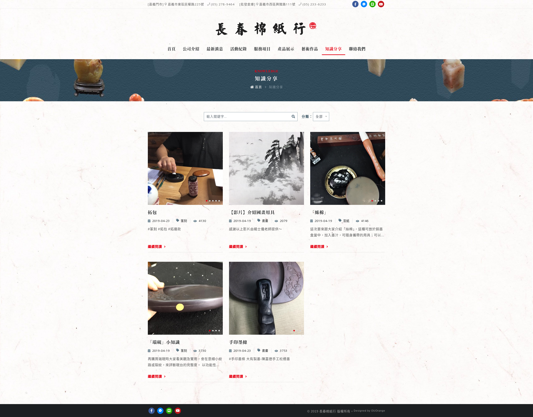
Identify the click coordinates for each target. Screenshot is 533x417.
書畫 (265, 221)
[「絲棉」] (347, 168)
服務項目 (262, 49)
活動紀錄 (238, 49)
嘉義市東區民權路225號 (186, 4)
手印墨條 (238, 342)
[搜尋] (293, 116)
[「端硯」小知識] (185, 298)
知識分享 (333, 49)
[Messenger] (364, 4)
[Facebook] (355, 4)
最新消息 (215, 49)
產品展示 (286, 49)
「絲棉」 (319, 212)
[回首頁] (266, 29)
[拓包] (185, 168)
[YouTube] (381, 4)
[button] (206, 200)
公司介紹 (191, 49)
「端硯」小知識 (164, 342)
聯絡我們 (357, 49)
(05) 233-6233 (314, 4)
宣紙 (346, 221)
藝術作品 (309, 49)
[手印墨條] (266, 298)
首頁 (171, 49)
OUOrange (378, 410)
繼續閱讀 (155, 246)
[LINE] (372, 4)
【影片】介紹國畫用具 (252, 212)
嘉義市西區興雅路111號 (277, 4)
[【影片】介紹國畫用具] (266, 168)
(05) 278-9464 (223, 4)
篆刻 (184, 221)
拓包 (152, 212)
